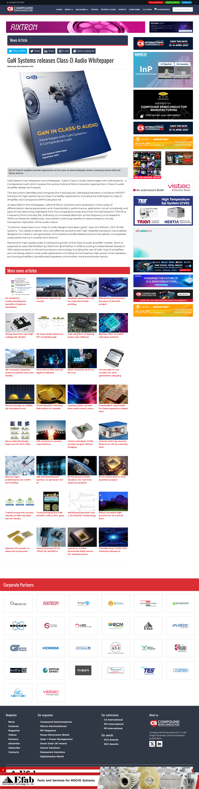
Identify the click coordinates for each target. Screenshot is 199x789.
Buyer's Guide (108, 9)
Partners (13, 739)
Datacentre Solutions (52, 752)
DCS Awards (111, 739)
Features (13, 726)
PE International (113, 728)
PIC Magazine (48, 730)
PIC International (113, 724)
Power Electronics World (54, 735)
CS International (113, 719)
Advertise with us (172, 2)
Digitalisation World (52, 756)
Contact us (186, 2)
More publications (156, 2)
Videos (94, 9)
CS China (147, 9)
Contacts (13, 752)
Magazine (81, 9)
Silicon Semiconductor (53, 726)
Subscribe (134, 9)
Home (59, 9)
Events (122, 9)
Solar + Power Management (56, 739)
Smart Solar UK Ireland (53, 743)
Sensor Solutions (50, 748)
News (68, 9)
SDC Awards (111, 744)
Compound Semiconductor (56, 722)
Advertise (14, 743)
